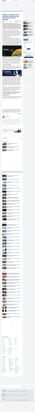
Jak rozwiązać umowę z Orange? (11, 362)
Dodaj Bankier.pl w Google (18, 21)
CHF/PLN (10, 341)
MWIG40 (3, 342)
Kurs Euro (10, 343)
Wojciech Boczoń (7, 116)
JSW (9, 354)
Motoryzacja (8, 141)
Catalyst (3, 345)
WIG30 (3, 339)
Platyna (16, 343)
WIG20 (3, 340)
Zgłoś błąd (23, 391)
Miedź (15, 340)
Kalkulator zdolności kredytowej (17, 370)
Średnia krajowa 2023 (4, 371)
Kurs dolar (3, 361)
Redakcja (7, 391)
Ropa (15, 341)
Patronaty (9, 391)
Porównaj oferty (28, 57)
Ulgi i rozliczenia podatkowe (18, 366)
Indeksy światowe (4, 346)
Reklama (4, 391)
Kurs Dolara (10, 342)
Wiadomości (11, 12)
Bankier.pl (3, 12)
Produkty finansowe (18, 391)
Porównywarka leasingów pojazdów (27, 53)
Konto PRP (10, 361)
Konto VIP (3, 366)
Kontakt (20, 391)
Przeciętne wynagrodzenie (5, 349)
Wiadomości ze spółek (11, 349)
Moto (9, 12)
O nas (2, 391)
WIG (2, 341)
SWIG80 (3, 343)
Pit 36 (15, 361)
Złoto (15, 339)
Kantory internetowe (11, 344)
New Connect (3, 344)
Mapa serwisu (25, 391)
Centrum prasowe (13, 391)
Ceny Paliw (16, 344)
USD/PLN (10, 340)
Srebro (15, 342)
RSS (10, 391)
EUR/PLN (10, 339)
